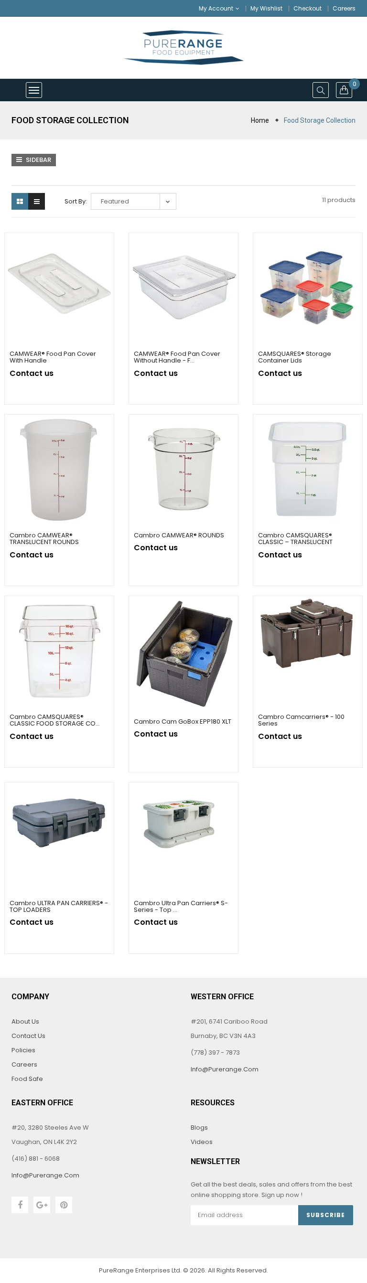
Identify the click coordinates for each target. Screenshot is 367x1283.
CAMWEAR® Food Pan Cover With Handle (53, 357)
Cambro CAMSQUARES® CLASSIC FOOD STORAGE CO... (55, 720)
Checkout (307, 8)
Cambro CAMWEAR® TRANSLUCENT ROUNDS (44, 538)
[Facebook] (19, 1205)
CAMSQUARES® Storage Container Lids (294, 357)
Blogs (199, 1127)
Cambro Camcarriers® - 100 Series (301, 720)
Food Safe (27, 1078)
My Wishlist (266, 8)
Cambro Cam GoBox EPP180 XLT (182, 721)
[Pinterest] (63, 1205)
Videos (202, 1141)
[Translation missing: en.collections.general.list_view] (36, 201)
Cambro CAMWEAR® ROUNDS (179, 535)
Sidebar (37, 159)
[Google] (41, 1205)
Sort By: (76, 201)
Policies (23, 1050)
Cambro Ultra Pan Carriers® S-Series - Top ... (181, 906)
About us (25, 1021)
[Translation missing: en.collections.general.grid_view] (19, 201)
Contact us (28, 1035)
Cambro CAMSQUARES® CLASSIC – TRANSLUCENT (295, 538)
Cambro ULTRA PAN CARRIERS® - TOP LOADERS (59, 906)
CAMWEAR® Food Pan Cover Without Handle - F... (177, 357)
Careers (344, 8)
